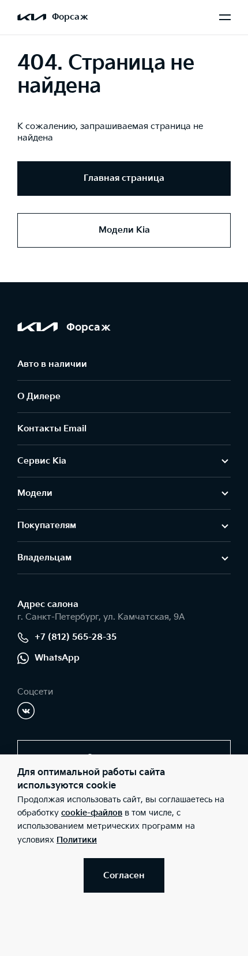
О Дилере (39, 396)
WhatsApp (57, 657)
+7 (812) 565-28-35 (76, 637)
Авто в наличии (52, 364)
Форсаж (70, 17)
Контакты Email (52, 428)
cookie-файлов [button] (91, 813)
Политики (77, 840)
